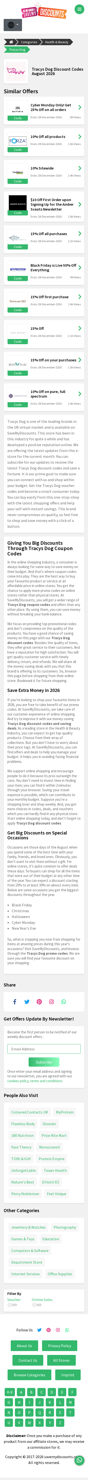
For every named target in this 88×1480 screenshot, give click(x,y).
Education (50, 1238)
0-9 (9, 1392)
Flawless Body (23, 1123)
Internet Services (25, 1273)
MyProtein (65, 1112)
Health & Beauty (56, 42)
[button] (13, 25)
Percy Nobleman (25, 1193)
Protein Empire (52, 1158)
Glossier (49, 1123)
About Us (24, 1345)
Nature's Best (22, 1182)
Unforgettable (23, 1170)
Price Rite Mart (54, 1135)
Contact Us (28, 1360)
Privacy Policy (59, 1345)
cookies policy (17, 1081)
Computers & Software (30, 1250)
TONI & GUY (21, 1158)
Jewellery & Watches (28, 1227)
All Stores (61, 1360)
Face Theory (21, 1147)
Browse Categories (29, 1374)
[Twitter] (27, 1002)
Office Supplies (60, 1273)
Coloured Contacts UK (29, 1112)
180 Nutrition (22, 1135)
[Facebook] (15, 1002)
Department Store (26, 1262)
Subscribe (44, 1062)
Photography (65, 1227)
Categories (29, 42)
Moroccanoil (49, 1147)
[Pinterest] (39, 1002)
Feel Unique (56, 1193)
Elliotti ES (50, 1182)
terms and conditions (46, 1081)
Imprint (68, 1374)
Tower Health (55, 1170)
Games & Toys (22, 1238)
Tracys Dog (17, 49)
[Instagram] (51, 1002)
